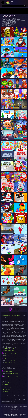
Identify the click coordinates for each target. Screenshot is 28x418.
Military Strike (5, 391)
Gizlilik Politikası (14, 414)
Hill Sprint (4, 393)
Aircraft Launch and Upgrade (8, 387)
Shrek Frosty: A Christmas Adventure (13, 370)
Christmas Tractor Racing (10, 360)
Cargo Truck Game (6, 389)
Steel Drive (4, 386)
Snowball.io (7, 355)
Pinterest (20, 406)
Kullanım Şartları (22, 414)
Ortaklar (16, 415)
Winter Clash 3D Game (9, 348)
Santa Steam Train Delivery (10, 358)
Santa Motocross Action (10, 362)
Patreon (14, 407)
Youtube (25, 406)
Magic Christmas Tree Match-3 (12, 373)
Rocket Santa (8, 375)
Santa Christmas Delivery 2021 (11, 357)
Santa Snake (7, 364)
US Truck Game (5, 384)
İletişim (21, 415)
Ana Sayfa (6, 414)
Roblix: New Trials (8, 371)
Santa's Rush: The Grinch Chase (11, 352)
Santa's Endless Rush (9, 350)
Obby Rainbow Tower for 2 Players (13, 376)
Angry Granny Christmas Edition (11, 353)
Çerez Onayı (9, 415)
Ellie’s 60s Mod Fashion (7, 382)
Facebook (16, 406)
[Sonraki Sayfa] (18, 309)
